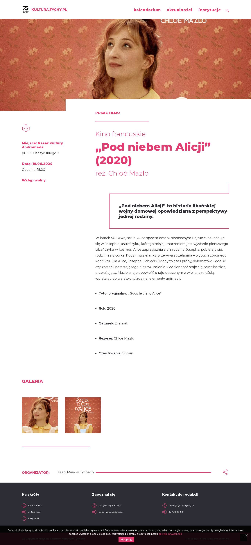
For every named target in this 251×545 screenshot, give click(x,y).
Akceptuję (126, 539)
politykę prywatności (170, 533)
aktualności (179, 10)
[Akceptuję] (246, 535)
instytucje (209, 10)
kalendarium (147, 10)
